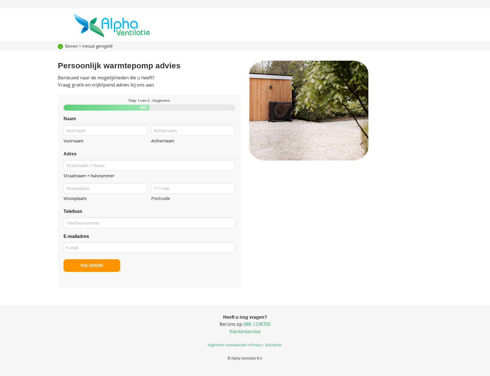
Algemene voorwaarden (227, 345)
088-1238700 (257, 324)
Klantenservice (245, 331)
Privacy (255, 345)
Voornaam (73, 140)
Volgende (91, 265)
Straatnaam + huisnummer (89, 175)
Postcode (160, 198)
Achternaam (162, 140)
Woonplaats (75, 198)
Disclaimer (273, 345)
